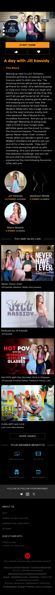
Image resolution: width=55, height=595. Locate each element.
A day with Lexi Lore (12, 424)
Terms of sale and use (15, 518)
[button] (3, 24)
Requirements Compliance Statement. (27, 574)
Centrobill (34, 577)
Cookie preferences (41, 567)
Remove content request (16, 567)
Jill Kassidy (6, 287)
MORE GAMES (27, 436)
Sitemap (6, 529)
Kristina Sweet (20, 381)
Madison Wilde (20, 287)
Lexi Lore (6, 427)
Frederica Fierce (37, 381)
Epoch (6, 577)
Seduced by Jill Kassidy (14, 331)
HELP (4, 513)
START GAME (27, 45)
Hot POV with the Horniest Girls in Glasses (25, 377)
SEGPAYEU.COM (19, 577)
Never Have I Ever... (12, 284)
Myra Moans (35, 287)
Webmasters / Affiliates (16, 524)
